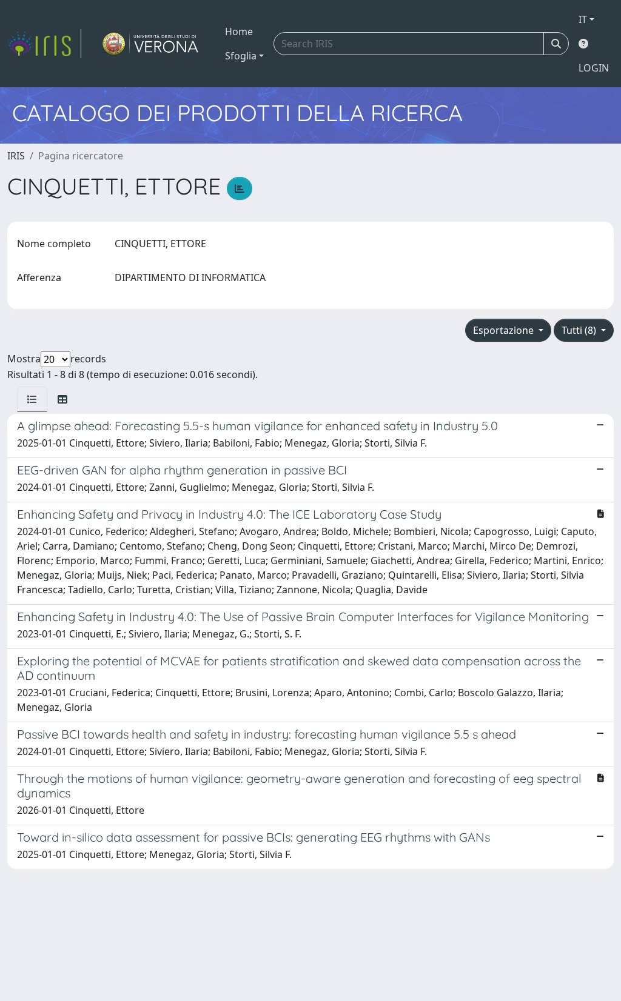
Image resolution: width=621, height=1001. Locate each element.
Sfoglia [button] (241, 55)
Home (239, 31)
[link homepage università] (150, 43)
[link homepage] (44, 43)
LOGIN (594, 68)
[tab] (32, 399)
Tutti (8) (580, 330)
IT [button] (583, 19)
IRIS (16, 155)
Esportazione (504, 330)
